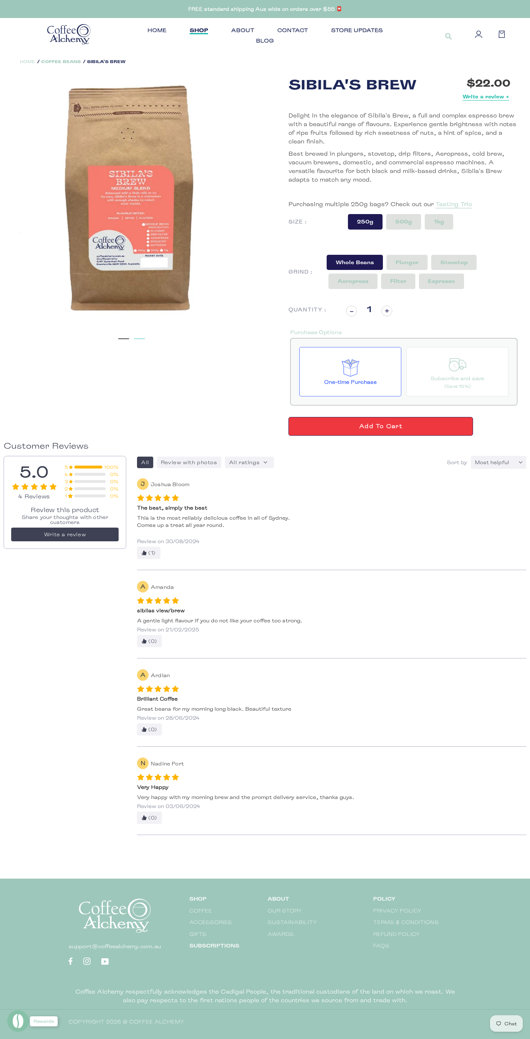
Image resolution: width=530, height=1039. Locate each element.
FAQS (381, 945)
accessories (210, 922)
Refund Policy (396, 934)
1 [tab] (123, 335)
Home (27, 61)
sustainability (292, 922)
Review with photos (189, 462)
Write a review (65, 534)
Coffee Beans (61, 61)
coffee (200, 910)
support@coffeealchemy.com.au (115, 946)
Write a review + (486, 96)
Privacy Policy (397, 910)
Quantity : (307, 309)
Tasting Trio (454, 204)
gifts (198, 934)
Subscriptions (214, 945)
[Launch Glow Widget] (18, 1021)
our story (285, 910)
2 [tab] (139, 335)
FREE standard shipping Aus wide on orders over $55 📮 (265, 9)
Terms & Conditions (406, 922)
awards (281, 934)
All (145, 462)
